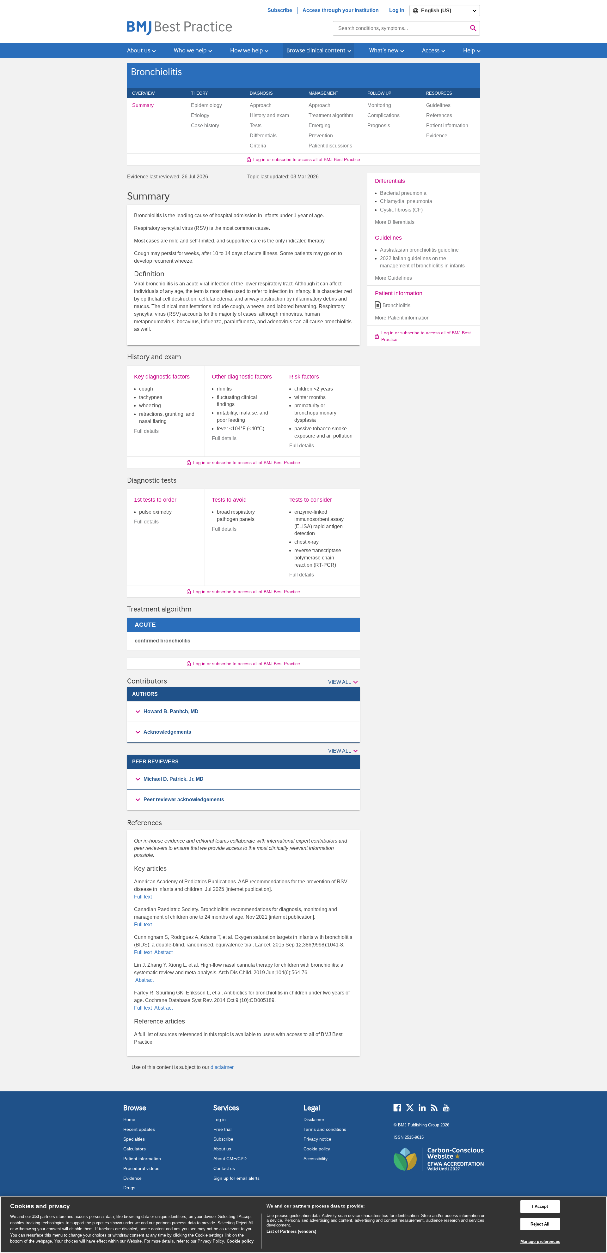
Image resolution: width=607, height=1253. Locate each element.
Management (327, 93)
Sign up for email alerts (236, 1178)
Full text (143, 896)
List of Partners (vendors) (291, 1231)
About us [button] (138, 50)
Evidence (132, 1178)
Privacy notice (317, 1139)
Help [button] (469, 50)
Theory (203, 93)
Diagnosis (265, 93)
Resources (442, 93)
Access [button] (430, 50)
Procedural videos (141, 1168)
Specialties (134, 1139)
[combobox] (400, 28)
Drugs (129, 1187)
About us (222, 1148)
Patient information (142, 1158)
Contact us (224, 1168)
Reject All (539, 1224)
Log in (396, 10)
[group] (243, 711)
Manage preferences (540, 1241)
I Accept (540, 1206)
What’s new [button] (383, 50)
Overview (147, 93)
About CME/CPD (230, 1158)
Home (129, 1119)
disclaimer (222, 1067)
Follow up (382, 93)
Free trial (222, 1129)
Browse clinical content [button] (316, 50)
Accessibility (316, 1158)
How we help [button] (246, 50)
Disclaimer (314, 1119)
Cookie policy (317, 1148)
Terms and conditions (325, 1129)
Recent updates (139, 1129)
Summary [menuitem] (143, 105)
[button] (344, 682)
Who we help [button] (190, 50)
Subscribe (279, 10)
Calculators (134, 1148)
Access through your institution (341, 10)
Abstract (163, 952)
